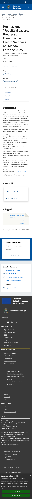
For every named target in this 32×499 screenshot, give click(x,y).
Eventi (5, 409)
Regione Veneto (6, 2)
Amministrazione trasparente (12, 467)
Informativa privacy (9, 470)
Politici (6, 340)
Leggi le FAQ (7, 457)
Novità (9, 14)
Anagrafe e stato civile (10, 353)
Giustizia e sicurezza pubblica (15, 374)
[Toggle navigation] (3, 7)
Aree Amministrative (9, 332)
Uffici (5, 335)
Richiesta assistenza (9, 459)
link (7, 488)
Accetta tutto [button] (16, 491)
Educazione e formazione (13, 371)
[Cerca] (29, 7)
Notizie (6, 394)
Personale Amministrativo (11, 343)
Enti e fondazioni (8, 337)
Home (3, 14)
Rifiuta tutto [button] (16, 495)
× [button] (30, 475)
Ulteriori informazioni (10, 412)
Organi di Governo (9, 330)
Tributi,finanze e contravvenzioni (16, 377)
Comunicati (7, 397)
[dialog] (16, 486)
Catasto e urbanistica (10, 361)
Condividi (6, 67)
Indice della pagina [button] (10, 87)
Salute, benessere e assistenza (15, 382)
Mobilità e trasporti (9, 363)
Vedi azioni (14, 67)
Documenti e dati (8, 345)
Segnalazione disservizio (10, 454)
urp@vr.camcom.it (21, 172)
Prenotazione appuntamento (12, 452)
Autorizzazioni (11, 384)
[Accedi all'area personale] (25, 2)
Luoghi (6, 407)
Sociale (21, 14)
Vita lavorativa (8, 358)
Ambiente (9, 379)
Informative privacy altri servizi (12, 472)
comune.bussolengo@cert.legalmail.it (14, 432)
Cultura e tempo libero (10, 356)
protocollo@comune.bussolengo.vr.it (11, 438)
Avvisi (15, 14)
